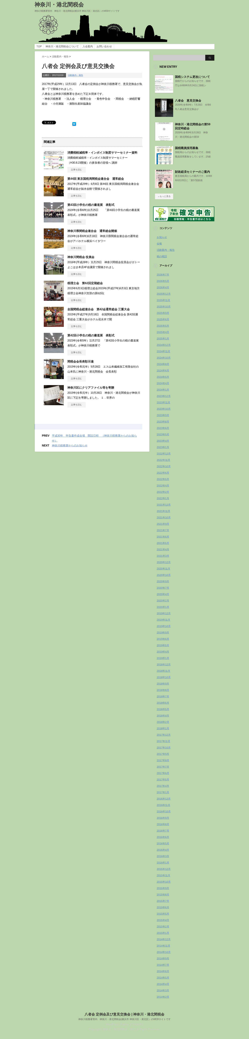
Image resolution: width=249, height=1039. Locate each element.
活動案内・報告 (75, 75)
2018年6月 (163, 702)
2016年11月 (163, 805)
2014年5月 (163, 977)
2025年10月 (164, 306)
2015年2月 (163, 926)
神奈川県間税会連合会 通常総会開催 (92, 230)
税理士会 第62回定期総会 (85, 283)
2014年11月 (163, 945)
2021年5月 (163, 543)
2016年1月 (163, 862)
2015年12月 (164, 869)
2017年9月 (163, 753)
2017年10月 (164, 747)
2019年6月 (163, 638)
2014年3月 (163, 990)
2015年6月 (163, 907)
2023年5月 (163, 434)
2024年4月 (163, 383)
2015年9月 (163, 888)
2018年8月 (163, 690)
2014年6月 (163, 971)
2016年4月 (163, 849)
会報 (159, 243)
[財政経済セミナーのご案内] (164, 186)
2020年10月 (164, 575)
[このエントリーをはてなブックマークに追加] (74, 123)
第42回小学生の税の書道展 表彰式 (90, 335)
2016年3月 (163, 856)
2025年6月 (163, 319)
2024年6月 (163, 370)
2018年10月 (164, 677)
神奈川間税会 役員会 (80, 257)
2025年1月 (163, 338)
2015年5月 (163, 913)
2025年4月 (163, 332)
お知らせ (162, 237)
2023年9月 (163, 415)
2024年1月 (163, 389)
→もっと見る (164, 196)
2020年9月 (163, 581)
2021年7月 (163, 530)
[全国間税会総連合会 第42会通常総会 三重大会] (54, 325)
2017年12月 (164, 734)
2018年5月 (163, 709)
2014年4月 (163, 984)
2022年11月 (163, 460)
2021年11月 (163, 511)
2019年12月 (164, 613)
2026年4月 (163, 287)
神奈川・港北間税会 (59, 4)
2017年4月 (163, 785)
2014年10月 (164, 952)
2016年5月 (163, 843)
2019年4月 (163, 651)
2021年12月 (164, 504)
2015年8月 (163, 894)
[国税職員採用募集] (164, 162)
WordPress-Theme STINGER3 (124, 1024)
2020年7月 (163, 587)
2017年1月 (163, 792)
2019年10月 (164, 626)
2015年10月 (164, 881)
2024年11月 (163, 351)
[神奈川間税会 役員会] (54, 273)
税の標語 (162, 256)
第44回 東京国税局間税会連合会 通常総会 (95, 178)
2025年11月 (163, 300)
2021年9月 (163, 523)
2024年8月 (163, 364)
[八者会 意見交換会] (164, 115)
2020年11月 (163, 568)
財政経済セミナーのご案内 (192, 171)
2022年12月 (164, 453)
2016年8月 (163, 824)
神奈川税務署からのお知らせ (69, 445)
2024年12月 (164, 344)
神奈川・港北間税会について (62, 46)
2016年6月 (163, 837)
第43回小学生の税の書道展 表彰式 (90, 204)
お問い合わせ (104, 46)
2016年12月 (164, 798)
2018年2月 (163, 722)
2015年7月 (163, 900)
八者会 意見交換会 (188, 100)
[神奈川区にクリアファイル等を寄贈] (54, 403)
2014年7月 (163, 964)
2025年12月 (164, 293)
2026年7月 (163, 274)
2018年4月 (163, 715)
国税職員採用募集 (186, 148)
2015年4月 (163, 920)
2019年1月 (163, 658)
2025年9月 (163, 313)
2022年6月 (163, 472)
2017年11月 (163, 741)
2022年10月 (164, 466)
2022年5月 (163, 479)
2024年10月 (164, 357)
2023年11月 (163, 402)
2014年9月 (163, 958)
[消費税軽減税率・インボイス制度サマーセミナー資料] (54, 168)
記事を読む (76, 169)
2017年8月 (163, 760)
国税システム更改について (192, 76)
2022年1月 (163, 498)
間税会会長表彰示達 (80, 361)
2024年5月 (163, 376)
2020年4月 (163, 594)
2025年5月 (163, 325)
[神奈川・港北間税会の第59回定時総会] (164, 139)
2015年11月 (163, 875)
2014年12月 (164, 939)
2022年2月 (163, 491)
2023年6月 (163, 428)
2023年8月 (163, 421)
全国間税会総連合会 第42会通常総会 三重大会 (98, 309)
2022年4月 (163, 485)
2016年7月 (163, 830)
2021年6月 (163, 536)
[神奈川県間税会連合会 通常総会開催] (54, 247)
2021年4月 (163, 549)
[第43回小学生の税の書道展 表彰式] (54, 220)
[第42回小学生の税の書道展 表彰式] (54, 351)
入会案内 (88, 46)
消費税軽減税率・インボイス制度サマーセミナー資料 (102, 152)
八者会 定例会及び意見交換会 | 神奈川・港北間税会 (124, 1014)
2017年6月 (163, 773)
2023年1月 (163, 447)
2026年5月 (163, 281)
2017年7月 (163, 766)
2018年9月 (163, 683)
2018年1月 (163, 728)
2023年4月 (163, 440)
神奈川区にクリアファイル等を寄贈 (90, 387)
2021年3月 (163, 555)
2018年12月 (164, 664)
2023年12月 (164, 396)
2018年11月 (163, 670)
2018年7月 (163, 696)
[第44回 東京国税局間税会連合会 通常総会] (54, 194)
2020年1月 (163, 607)
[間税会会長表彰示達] (54, 377)
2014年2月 (163, 996)
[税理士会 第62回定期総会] (54, 299)
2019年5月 (163, 645)
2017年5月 (163, 779)
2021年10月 (164, 517)
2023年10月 (164, 408)
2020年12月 (164, 562)
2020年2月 (163, 600)
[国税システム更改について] (164, 91)
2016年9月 (163, 817)
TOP (39, 46)
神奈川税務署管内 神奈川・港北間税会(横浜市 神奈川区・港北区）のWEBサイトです (124, 1019)
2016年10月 (164, 811)
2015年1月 (163, 932)
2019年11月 (163, 619)
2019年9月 (163, 632)
